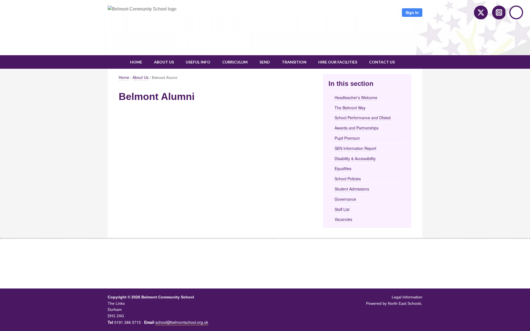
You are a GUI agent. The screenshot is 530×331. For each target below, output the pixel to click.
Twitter (481, 12)
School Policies (348, 178)
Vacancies (343, 219)
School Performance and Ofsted (363, 117)
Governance (345, 199)
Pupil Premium (347, 138)
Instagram (498, 12)
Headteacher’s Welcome (356, 97)
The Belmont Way (350, 107)
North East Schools (404, 303)
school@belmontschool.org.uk (181, 322)
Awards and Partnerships (356, 128)
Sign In (412, 12)
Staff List (342, 209)
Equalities (343, 168)
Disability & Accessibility (355, 158)
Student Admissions (352, 189)
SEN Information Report (355, 148)
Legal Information (407, 297)
